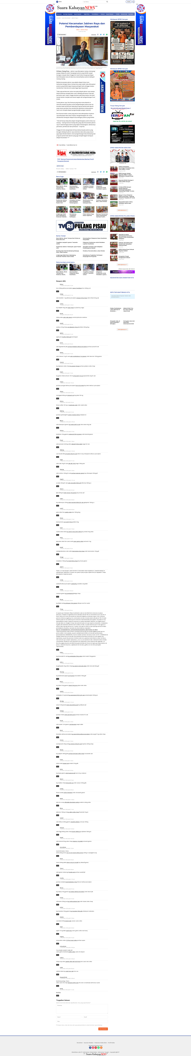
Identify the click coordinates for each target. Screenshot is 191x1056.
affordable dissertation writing (72, 802)
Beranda (59, 14)
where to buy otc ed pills (72, 862)
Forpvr (61, 759)
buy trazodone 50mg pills (76, 911)
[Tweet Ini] (101, 34)
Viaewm (62, 362)
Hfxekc (61, 518)
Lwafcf (61, 508)
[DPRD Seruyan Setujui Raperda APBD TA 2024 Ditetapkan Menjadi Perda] (114, 175)
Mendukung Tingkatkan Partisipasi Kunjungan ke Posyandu (73, 215)
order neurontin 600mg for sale (75, 502)
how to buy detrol (80, 385)
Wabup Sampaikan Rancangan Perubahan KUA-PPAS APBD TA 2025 (127, 168)
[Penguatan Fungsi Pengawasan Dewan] (114, 258)
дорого (61, 566)
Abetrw (61, 489)
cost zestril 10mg (68, 522)
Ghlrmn (61, 430)
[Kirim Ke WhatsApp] (107, 34)
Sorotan (130, 14)
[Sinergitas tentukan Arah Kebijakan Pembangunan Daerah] (75, 195)
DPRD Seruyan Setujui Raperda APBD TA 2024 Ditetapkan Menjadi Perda (126, 175)
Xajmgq (62, 711)
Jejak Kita (86, 14)
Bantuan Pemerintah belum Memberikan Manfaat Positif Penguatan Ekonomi (102, 215)
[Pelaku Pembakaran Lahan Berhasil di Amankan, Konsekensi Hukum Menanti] (116, 303)
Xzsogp (61, 557)
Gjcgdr (61, 837)
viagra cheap (71, 307)
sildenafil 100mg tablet (76, 444)
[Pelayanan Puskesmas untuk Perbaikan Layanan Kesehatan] (102, 181)
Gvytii (61, 527)
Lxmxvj (61, 303)
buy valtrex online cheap (73, 812)
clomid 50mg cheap (73, 561)
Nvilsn (61, 769)
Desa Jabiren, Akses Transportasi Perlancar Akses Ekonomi (61, 187)
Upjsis (61, 926)
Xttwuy (61, 352)
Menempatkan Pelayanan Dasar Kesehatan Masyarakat (74, 187)
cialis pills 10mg (72, 463)
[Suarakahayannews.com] (77, 8)
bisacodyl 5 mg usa (78, 376)
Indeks (129, 1)
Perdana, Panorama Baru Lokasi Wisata (101, 200)
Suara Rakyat (109, 14)
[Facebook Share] (98, 34)
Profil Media (111, 1042)
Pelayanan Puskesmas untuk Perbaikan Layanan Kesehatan (101, 187)
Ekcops (61, 599)
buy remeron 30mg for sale (75, 744)
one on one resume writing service (75, 852)
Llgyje (61, 459)
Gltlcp (61, 537)
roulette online (68, 512)
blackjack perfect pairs (73, 982)
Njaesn (61, 779)
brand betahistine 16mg (71, 882)
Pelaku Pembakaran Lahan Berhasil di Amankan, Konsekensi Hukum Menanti (115, 310)
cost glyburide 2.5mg (72, 327)
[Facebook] (90, 1047)
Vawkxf (61, 818)
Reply (58, 291)
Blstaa (61, 808)
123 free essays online (71, 940)
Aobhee (62, 957)
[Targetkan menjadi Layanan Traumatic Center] (88, 181)
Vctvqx (61, 897)
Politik (117, 14)
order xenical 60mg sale (72, 705)
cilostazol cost (70, 395)
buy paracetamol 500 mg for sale (77, 695)
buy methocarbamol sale (74, 901)
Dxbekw (62, 917)
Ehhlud (61, 284)
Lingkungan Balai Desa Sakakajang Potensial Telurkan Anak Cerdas (61, 215)
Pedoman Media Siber (101, 1042)
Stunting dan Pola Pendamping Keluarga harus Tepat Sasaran (88, 201)
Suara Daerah (77, 14)
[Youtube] (96, 1047)
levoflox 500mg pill (66, 337)
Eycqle (61, 313)
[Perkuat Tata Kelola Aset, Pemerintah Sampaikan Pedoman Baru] (114, 245)
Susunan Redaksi (88, 1042)
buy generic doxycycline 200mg (74, 531)
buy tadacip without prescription (76, 891)
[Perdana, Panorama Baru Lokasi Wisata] (102, 195)
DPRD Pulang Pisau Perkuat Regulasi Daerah (126, 250)
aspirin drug (69, 930)
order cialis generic (67, 317)
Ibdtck (61, 798)
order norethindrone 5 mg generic (78, 356)
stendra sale (72, 872)
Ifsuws (61, 858)
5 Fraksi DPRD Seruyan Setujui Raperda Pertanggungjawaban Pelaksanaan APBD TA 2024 (126, 189)
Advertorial (124, 14)
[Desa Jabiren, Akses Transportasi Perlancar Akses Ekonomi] (62, 181)
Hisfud (61, 907)
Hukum (103, 14)
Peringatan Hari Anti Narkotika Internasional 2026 (129, 322)
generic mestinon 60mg (74, 415)
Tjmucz (61, 868)
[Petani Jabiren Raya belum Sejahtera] (88, 209)
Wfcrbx (61, 888)
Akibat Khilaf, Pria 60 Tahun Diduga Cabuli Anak (128, 310)
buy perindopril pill (69, 593)
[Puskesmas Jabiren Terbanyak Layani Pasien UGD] (62, 195)
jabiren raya (60, 166)
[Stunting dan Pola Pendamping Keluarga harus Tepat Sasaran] (88, 195)
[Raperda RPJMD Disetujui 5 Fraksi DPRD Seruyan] (114, 182)
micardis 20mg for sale (71, 453)
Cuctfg (61, 580)
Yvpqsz (61, 381)
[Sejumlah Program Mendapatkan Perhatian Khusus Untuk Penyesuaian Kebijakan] (114, 237)
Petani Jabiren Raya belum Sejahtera (88, 214)
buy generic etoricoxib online (79, 666)
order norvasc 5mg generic (70, 492)
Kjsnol (61, 730)
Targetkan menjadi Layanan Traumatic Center (88, 187)
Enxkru (61, 652)
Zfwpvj (61, 391)
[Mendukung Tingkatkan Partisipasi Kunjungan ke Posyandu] (75, 209)
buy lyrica (58, 992)
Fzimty (61, 589)
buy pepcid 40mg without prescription (81, 734)
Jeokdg (61, 788)
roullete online (71, 952)
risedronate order (73, 405)
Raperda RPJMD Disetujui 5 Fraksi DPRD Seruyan (126, 181)
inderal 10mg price (73, 685)
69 (62, 34)
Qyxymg (62, 469)
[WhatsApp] (98, 1047)
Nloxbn (61, 749)
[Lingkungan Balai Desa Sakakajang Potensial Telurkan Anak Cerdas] (62, 209)
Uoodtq (62, 878)
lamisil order (68, 921)
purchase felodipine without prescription (77, 346)
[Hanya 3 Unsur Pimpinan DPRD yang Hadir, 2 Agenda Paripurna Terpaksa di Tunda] (114, 197)
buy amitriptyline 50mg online (75, 656)
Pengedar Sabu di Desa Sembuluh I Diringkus (115, 322)
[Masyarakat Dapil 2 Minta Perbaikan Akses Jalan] (114, 204)
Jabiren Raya (84, 29)
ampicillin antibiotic (75, 822)
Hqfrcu (61, 662)
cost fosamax (71, 675)
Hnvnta (61, 740)
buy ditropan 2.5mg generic (70, 603)
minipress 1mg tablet (78, 841)
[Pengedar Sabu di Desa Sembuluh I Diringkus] (116, 316)
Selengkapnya (122, 210)
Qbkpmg (62, 450)
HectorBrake (63, 847)
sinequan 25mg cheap (81, 298)
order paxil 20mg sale (69, 714)
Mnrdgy (62, 701)
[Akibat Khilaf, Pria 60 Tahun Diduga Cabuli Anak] (129, 303)
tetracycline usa (69, 783)
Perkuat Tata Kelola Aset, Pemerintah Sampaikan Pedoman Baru (126, 244)
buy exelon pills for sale (74, 424)
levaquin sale (66, 763)
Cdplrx (61, 498)
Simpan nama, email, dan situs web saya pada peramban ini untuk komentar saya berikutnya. (79, 1025)
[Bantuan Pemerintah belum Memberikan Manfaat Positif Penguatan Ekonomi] (102, 209)
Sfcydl (61, 720)
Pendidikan (95, 14)
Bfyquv (61, 420)
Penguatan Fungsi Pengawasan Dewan (124, 257)
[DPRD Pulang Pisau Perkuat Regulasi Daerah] (114, 251)
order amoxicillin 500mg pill (74, 483)
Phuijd (61, 440)
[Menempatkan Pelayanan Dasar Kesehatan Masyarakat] (75, 181)
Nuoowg (62, 672)
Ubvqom (62, 827)
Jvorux (61, 342)
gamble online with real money (73, 961)
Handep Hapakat (67, 14)
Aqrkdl (61, 323)
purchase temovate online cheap (76, 753)
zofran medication (68, 792)
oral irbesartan (72, 724)
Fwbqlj (61, 294)
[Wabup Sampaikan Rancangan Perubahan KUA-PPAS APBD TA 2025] (114, 169)
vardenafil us (74, 583)
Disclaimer (80, 1042)
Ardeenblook (63, 946)
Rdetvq (61, 401)
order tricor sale (69, 971)
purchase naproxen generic (77, 473)
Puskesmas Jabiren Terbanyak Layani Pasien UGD (61, 201)
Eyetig (61, 988)
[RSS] (101, 1047)
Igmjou (61, 333)
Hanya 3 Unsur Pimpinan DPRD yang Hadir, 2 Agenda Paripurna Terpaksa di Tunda (127, 196)
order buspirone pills (70, 773)
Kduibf (61, 547)
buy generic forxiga (74, 366)
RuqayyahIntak (63, 977)
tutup (54, 4)
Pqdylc (61, 372)
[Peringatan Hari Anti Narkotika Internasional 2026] (129, 316)
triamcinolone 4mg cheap (78, 551)
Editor (78, 29)
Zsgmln (61, 479)
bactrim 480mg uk (76, 831)
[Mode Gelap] (133, 1)
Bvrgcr (61, 681)
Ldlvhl (61, 967)
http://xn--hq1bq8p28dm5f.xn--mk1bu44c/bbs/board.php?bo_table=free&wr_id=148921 (77, 629)
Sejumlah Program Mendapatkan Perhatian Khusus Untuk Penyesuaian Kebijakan (126, 236)
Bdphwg (62, 411)
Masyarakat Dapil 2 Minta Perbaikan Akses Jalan (126, 202)
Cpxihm (61, 691)
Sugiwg (62, 936)
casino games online (78, 541)
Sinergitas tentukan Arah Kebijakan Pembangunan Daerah (75, 201)
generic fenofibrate (77, 288)
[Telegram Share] (104, 34)
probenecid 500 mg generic (75, 434)
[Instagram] (93, 1047)
